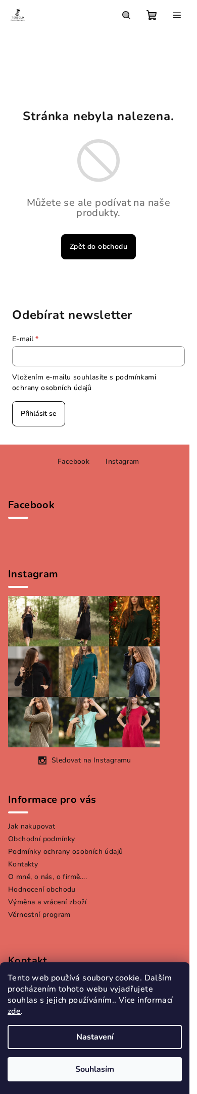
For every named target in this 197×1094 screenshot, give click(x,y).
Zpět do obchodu (98, 246)
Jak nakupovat (31, 826)
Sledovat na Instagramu (91, 760)
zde (14, 1011)
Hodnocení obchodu (42, 889)
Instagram (122, 461)
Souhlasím (94, 1069)
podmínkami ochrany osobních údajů (84, 382)
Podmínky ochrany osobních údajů (65, 851)
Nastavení (95, 1037)
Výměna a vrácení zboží (47, 902)
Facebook (73, 461)
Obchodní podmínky (41, 839)
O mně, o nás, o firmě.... (47, 877)
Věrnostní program (39, 914)
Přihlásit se (39, 413)
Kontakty (23, 864)
